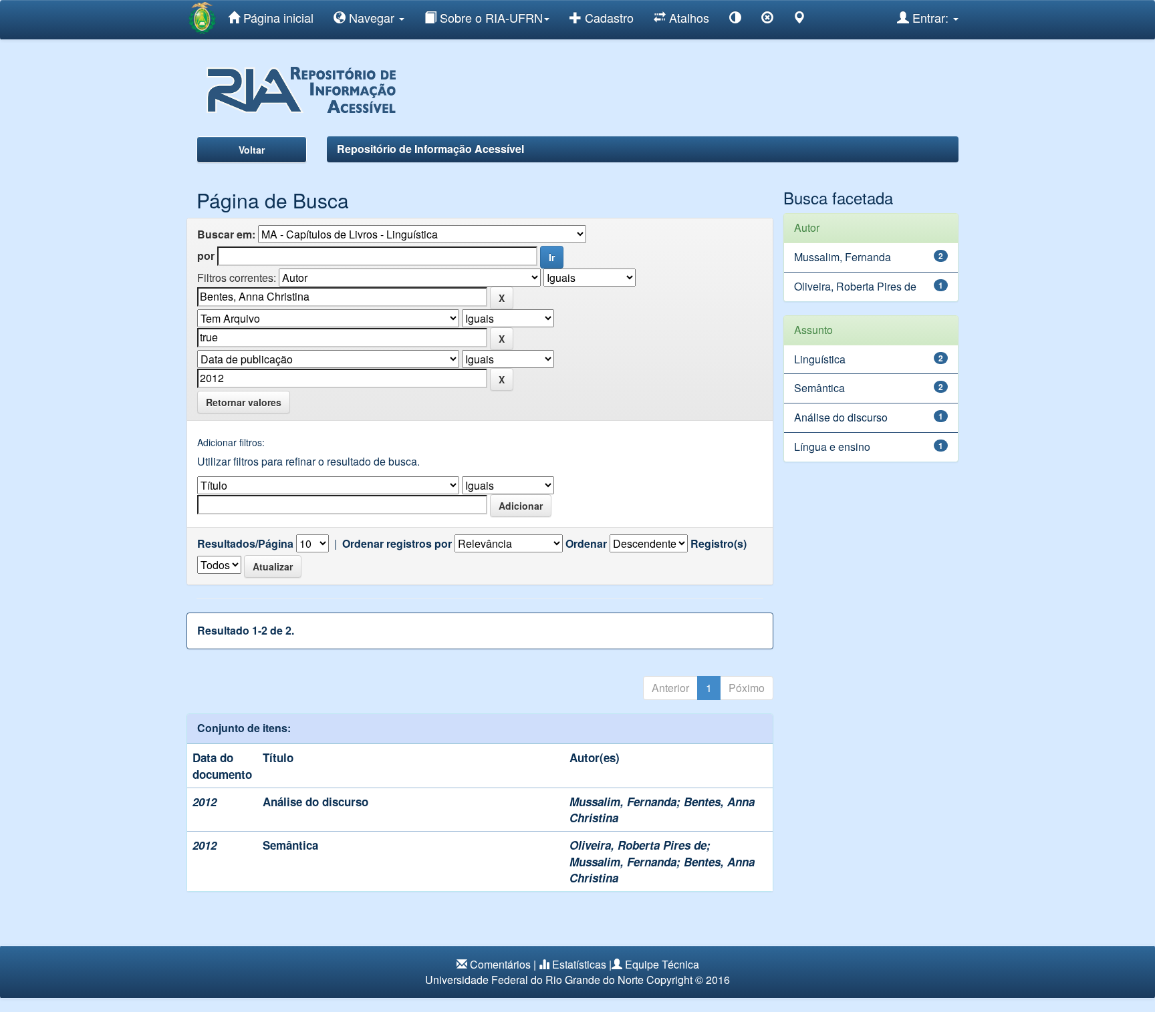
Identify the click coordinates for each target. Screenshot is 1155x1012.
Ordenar (586, 543)
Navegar (372, 17)
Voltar (252, 149)
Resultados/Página (245, 543)
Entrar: (930, 17)
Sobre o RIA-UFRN (489, 17)
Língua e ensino (832, 446)
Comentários (500, 964)
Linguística (820, 359)
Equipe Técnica (662, 964)
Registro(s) (718, 543)
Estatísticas (579, 964)
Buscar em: (226, 234)
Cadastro (608, 17)
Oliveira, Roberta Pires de (638, 845)
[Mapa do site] (799, 19)
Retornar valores (243, 402)
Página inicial (276, 17)
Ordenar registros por (397, 543)
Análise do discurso (315, 802)
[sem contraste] (767, 19)
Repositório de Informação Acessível (430, 148)
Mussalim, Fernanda (622, 802)
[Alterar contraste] (735, 19)
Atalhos (687, 17)
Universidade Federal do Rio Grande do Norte (534, 979)
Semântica (290, 845)
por (206, 255)
